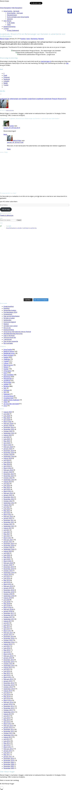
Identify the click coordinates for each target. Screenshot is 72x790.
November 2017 (9, 615)
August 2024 (8, 458)
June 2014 (7, 695)
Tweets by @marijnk (6, 215)
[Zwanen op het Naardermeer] (36, 282)
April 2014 (7, 698)
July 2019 (6, 576)
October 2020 (8, 547)
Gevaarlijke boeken (10, 310)
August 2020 (8, 551)
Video (9, 25)
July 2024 (6, 460)
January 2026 (8, 425)
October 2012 (8, 733)
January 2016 (8, 658)
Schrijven (6, 390)
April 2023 (7, 489)
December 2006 (9, 762)
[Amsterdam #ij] (36, 276)
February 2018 (8, 609)
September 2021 (9, 526)
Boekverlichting (9, 330)
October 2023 (8, 478)
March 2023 (7, 491)
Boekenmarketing (9, 27)
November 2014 (9, 685)
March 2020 (7, 561)
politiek (6, 384)
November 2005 (9, 768)
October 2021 (8, 524)
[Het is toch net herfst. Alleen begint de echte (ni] (36, 247)
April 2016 (7, 652)
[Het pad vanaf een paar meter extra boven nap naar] (60, 254)
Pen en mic (7, 328)
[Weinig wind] (36, 278)
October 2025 (8, 431)
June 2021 (7, 532)
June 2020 (7, 555)
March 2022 (7, 514)
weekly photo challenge (11, 400)
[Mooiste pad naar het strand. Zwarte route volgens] (36, 272)
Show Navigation (5, 8)
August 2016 (8, 644)
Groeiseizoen (8, 314)
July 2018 (6, 600)
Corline (11, 126)
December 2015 (9, 660)
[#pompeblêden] (60, 282)
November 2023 (9, 476)
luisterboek (48, 99)
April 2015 (7, 675)
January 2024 (8, 472)
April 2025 (7, 443)
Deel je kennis (8, 365)
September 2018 (9, 596)
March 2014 (7, 700)
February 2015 (8, 679)
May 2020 (7, 557)
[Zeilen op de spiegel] (60, 276)
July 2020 (6, 553)
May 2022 (7, 511)
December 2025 (9, 427)
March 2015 (7, 677)
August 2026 (8, 412)
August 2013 (8, 714)
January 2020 (8, 565)
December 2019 (9, 567)
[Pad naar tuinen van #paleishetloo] (60, 287)
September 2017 (9, 619)
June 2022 (7, 509)
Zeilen (6, 402)
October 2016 (8, 640)
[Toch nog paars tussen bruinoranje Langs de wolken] (36, 236)
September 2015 (9, 666)
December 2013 (9, 706)
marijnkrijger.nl (46, 61)
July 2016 (6, 646)
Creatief (6, 361)
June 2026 (7, 416)
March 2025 (7, 445)
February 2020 (8, 563)
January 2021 (8, 542)
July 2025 (6, 437)
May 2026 (7, 418)
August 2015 (8, 667)
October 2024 (8, 454)
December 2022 (9, 497)
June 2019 (7, 578)
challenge (7, 359)
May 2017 (7, 627)
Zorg (5, 406)
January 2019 (8, 588)
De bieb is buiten (9, 318)
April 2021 (7, 536)
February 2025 (8, 447)
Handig (6, 369)
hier (67, 63)
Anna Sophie (8, 349)
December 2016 (9, 636)
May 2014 (7, 696)
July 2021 (6, 530)
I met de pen (8, 339)
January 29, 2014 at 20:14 (12, 128)
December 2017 (9, 613)
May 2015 (7, 673)
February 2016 (8, 656)
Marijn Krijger (4, 1)
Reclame (41, 39)
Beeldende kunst (9, 353)
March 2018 (7, 607)
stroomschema (8, 396)
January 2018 (8, 611)
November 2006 (9, 764)
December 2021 (9, 520)
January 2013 (8, 727)
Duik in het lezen (9, 335)
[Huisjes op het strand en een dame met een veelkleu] (36, 268)
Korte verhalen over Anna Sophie (18, 17)
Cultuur (6, 363)
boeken (23, 39)
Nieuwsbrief (8, 379)
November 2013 (9, 708)
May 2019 (7, 580)
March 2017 (7, 631)
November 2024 (9, 453)
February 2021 (8, 540)
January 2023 (8, 495)
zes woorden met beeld (11, 404)
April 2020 (7, 559)
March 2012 (7, 747)
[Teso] (60, 271)
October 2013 (8, 710)
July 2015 (6, 669)
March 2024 (7, 468)
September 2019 (9, 573)
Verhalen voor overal (10, 326)
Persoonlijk (7, 382)
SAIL (5, 388)
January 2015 (8, 681)
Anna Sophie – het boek (11, 11)
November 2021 (9, 522)
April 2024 (7, 466)
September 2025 (9, 433)
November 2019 (9, 569)
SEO (5, 392)
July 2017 (6, 623)
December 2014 (9, 683)
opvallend (7, 380)
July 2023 (6, 484)
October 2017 (8, 617)
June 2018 (7, 602)
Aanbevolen (7, 320)
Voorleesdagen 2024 (10, 312)
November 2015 (9, 662)
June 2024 (7, 462)
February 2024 (8, 470)
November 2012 (9, 731)
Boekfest (6, 308)
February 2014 (8, 702)
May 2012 (7, 743)
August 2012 (8, 737)
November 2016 (9, 638)
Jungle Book (32, 99)
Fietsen (6, 367)
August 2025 (8, 435)
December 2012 (9, 729)
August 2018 (8, 598)
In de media (11, 23)
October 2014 (8, 687)
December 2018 (9, 590)
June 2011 (7, 753)
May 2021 (7, 534)
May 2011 (7, 755)
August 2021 (8, 528)
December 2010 (9, 758)
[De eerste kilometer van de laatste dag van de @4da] (36, 289)
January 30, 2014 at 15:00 (15, 142)
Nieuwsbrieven (12, 15)
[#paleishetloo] (36, 294)
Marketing (34, 39)
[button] (69, 11)
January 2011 (8, 757)
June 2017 (7, 625)
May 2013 (7, 720)
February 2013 (8, 726)
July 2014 (6, 693)
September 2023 (9, 480)
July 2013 (6, 716)
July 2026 (6, 414)
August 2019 (8, 575)
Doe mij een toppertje (11, 341)
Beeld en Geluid (9, 351)
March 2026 (7, 422)
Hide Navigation (17, 8)
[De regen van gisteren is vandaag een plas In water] (60, 237)
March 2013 (7, 724)
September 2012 (9, 735)
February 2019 (8, 586)
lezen (28, 39)
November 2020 (9, 545)
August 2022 (8, 505)
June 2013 (7, 718)
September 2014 (9, 689)
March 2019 (7, 584)
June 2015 (7, 671)
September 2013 (9, 712)
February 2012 (8, 749)
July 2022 (6, 507)
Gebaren (10, 19)
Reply (5, 134)
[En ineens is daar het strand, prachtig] (60, 268)
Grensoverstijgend (10, 322)
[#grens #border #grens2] (12, 232)
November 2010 (9, 760)
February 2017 (8, 633)
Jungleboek (40, 99)
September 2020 (9, 549)
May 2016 (7, 650)
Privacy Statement (13, 30)
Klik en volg (6, 209)
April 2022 (7, 513)
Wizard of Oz (62, 99)
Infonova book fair (10, 337)
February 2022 (8, 516)
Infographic (7, 371)
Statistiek (7, 394)
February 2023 (8, 493)
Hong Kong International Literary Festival (17, 332)
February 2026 (8, 423)
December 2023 (9, 474)
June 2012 (7, 741)
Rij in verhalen (8, 343)
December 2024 (9, 451)
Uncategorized (8, 398)
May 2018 (7, 604)
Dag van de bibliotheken (12, 316)
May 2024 (7, 464)
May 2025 (7, 441)
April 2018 (7, 605)
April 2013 (7, 722)
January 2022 (8, 518)
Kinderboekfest (9, 306)
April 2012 (7, 745)
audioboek (3, 99)
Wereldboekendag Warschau (13, 334)
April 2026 (7, 420)
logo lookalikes (9, 375)
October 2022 (8, 501)
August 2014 (8, 691)
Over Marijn (7, 21)
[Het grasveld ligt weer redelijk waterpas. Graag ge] (60, 295)
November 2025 (9, 429)
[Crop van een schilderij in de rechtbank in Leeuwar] (60, 279)
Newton (6, 324)
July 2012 (6, 739)
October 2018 (8, 594)
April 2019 (7, 582)
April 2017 (7, 629)
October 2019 (8, 571)
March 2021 (7, 538)
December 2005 (9, 766)
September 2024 (9, 456)
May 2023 (7, 487)
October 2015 (8, 664)
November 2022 (9, 499)
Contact (6, 28)
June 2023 (7, 485)
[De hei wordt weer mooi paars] (36, 284)
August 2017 (8, 621)
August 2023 (8, 482)
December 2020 (9, 544)
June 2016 (7, 648)
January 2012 (8, 751)
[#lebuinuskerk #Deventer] (60, 284)
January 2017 (8, 635)
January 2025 (8, 449)
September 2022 (9, 503)
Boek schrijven (8, 355)
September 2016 (9, 642)
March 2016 (7, 654)
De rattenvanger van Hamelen (17, 99)
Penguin (54, 99)
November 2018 (9, 592)
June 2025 (7, 439)
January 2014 (8, 704)
